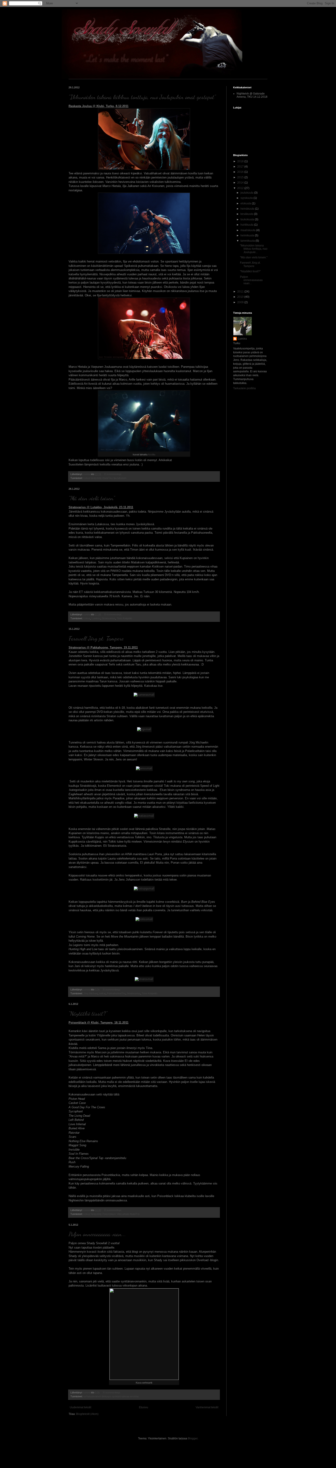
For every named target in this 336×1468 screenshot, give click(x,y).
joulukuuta (247, 192)
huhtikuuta (247, 224)
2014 (240, 182)
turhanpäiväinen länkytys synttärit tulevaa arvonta (111, 1396)
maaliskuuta (248, 230)
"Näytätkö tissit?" (88, 1013)
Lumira (242, 338)
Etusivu (143, 1407)
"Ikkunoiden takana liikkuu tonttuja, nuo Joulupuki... (253, 249)
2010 (240, 296)
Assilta (151, 454)
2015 (240, 177)
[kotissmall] (144, 919)
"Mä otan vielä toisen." (92, 498)
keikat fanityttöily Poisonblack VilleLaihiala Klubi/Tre (111, 1214)
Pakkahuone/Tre (116, 993)
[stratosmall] (144, 979)
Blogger (192, 1438)
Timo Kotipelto (124, 618)
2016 (240, 171)
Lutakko (95, 618)
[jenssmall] (144, 768)
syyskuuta (246, 198)
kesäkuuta (247, 214)
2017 (240, 166)
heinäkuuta (247, 208)
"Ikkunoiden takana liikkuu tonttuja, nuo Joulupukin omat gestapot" (142, 96)
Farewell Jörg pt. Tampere (96, 638)
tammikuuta (248, 240)
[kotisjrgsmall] (144, 888)
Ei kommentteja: (113, 474)
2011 (240, 291)
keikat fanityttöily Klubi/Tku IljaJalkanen (104, 478)
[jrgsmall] (144, 729)
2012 (240, 188)
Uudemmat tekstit (80, 1407)
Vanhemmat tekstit (207, 1407)
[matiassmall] (144, 815)
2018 (240, 161)
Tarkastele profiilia (244, 388)
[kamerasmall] (144, 694)
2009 (240, 302)
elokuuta (246, 203)
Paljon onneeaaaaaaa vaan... (97, 1234)
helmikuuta (247, 235)
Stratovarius (108, 618)
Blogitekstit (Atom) (87, 1414)
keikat (86, 618)
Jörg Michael (90, 993)
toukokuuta (247, 219)
